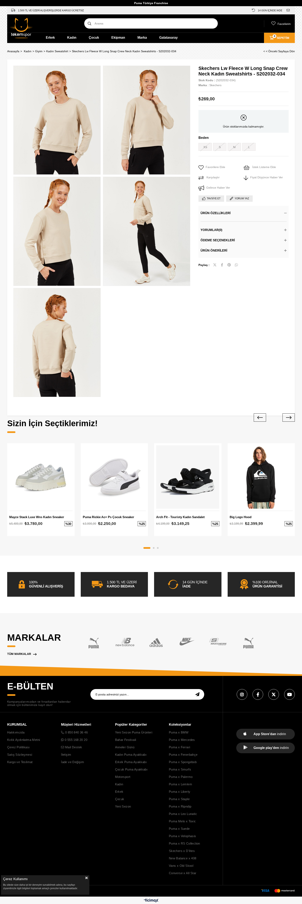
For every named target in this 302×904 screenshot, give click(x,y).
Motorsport (122, 777)
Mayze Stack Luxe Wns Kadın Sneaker (36, 517)
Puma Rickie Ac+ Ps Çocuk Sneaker (108, 517)
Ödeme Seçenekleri (218, 240)
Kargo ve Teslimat (20, 762)
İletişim (66, 754)
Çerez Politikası (18, 747)
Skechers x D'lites (182, 851)
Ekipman (118, 37)
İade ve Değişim (72, 762)
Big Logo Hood (240, 517)
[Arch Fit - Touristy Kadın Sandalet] (187, 477)
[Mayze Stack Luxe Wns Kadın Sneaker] (41, 477)
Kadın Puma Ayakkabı (131, 754)
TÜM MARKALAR (19, 654)
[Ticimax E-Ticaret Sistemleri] (151, 901)
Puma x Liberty (179, 791)
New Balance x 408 (182, 858)
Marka (142, 37)
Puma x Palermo (181, 777)
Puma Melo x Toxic (182, 821)
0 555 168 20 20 (75, 740)
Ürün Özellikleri (216, 213)
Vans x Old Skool (181, 865)
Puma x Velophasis (182, 836)
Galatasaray (168, 37)
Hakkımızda (15, 732)
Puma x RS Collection (184, 843)
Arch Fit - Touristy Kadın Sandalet (180, 517)
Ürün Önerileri (214, 250)
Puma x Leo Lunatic (183, 814)
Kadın (71, 37)
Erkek (50, 37)
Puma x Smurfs (180, 769)
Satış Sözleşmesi (19, 754)
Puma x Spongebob (183, 762)
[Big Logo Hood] (261, 477)
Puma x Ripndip (180, 806)
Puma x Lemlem (180, 784)
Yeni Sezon (123, 806)
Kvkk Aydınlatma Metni (23, 740)
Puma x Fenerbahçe (183, 754)
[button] (146, 548)
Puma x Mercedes (182, 740)
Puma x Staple (179, 799)
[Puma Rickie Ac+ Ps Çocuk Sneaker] (114, 477)
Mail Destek (73, 747)
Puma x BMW (179, 732)
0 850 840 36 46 (76, 732)
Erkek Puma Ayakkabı (131, 762)
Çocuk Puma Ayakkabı (131, 769)
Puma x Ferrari (179, 747)
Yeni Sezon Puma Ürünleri (133, 732)
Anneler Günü (125, 747)
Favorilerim (284, 24)
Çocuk (94, 37)
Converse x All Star (182, 873)
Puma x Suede (179, 828)
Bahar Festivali (125, 740)
